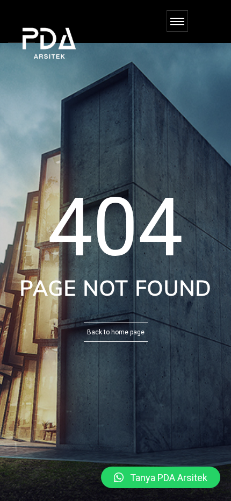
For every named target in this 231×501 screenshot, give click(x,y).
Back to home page (116, 332)
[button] (160, 477)
